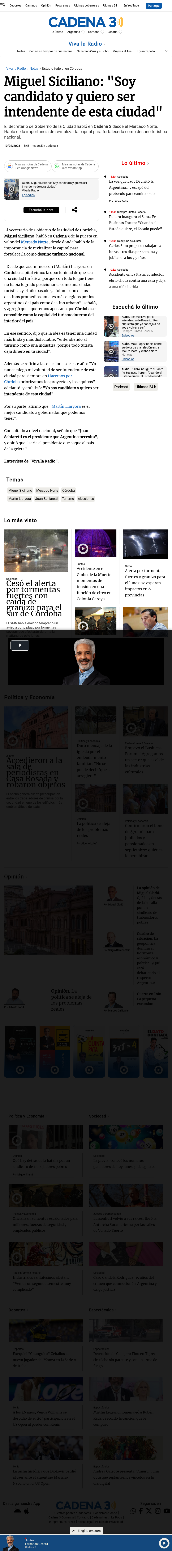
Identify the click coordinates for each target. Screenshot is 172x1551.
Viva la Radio (86, 44)
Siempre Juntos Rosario (131, 212)
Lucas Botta (121, 201)
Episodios (28, 195)
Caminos (31, 5)
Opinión (46, 5)
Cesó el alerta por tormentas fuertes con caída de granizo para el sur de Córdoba (34, 598)
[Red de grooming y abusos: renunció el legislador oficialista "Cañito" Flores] (145, 622)
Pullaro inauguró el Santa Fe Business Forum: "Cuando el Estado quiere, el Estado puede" (135, 223)
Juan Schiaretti (46, 499)
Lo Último (57, 32)
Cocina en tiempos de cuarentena (51, 51)
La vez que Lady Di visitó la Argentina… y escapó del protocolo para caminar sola (132, 187)
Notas (21, 51)
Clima (128, 566)
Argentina (73, 32)
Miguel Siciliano (20, 491)
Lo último (134, 163)
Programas (62, 5)
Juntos (81, 564)
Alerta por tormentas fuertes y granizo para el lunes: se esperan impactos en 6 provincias (145, 582)
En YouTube (131, 5)
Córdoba (93, 32)
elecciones (86, 499)
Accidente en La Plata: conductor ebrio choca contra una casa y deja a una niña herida (137, 280)
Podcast (121, 387)
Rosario (112, 32)
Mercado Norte (47, 491)
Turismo (68, 499)
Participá (154, 6)
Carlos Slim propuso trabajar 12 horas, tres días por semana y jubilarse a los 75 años (135, 252)
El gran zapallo (145, 51)
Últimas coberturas (86, 5)
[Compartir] (74, 210)
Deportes (15, 5)
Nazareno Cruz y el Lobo (92, 51)
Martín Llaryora (66, 406)
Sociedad (122, 176)
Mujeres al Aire (122, 51)
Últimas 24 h (111, 5)
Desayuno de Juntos (129, 240)
